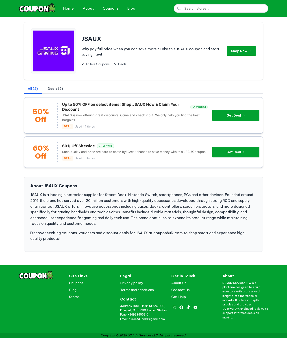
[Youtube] (195, 307)
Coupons (110, 8)
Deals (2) (55, 89)
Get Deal (233, 115)
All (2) (33, 89)
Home (68, 8)
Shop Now (239, 51)
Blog (131, 8)
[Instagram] (174, 307)
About (88, 8)
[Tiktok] (188, 307)
